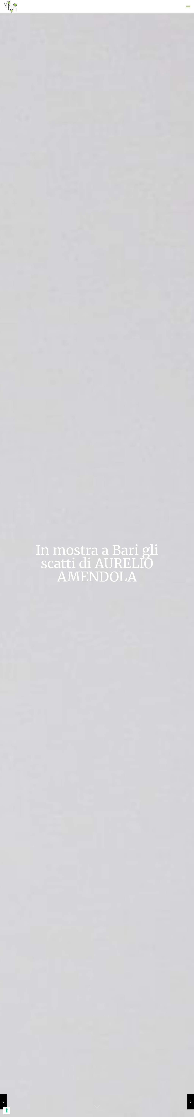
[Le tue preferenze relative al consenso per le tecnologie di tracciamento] (6, 1110)
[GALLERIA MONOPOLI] (10, 6)
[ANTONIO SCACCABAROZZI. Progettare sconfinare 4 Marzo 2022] (3, 1101)
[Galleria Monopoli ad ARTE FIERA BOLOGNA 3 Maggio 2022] (190, 1101)
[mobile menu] (188, 6)
